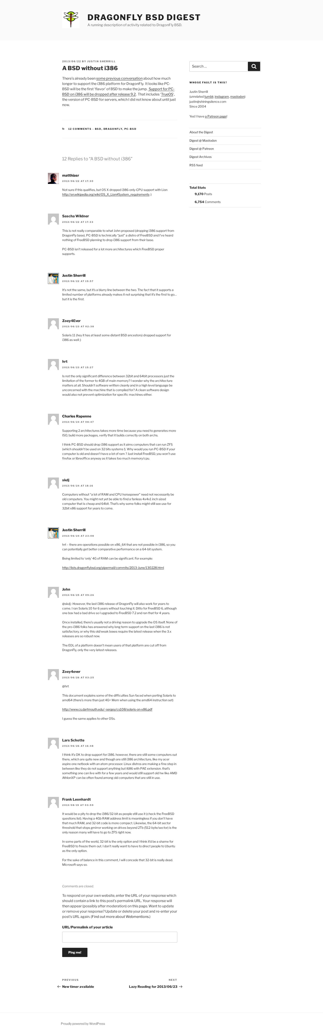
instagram (222, 96)
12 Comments (80, 128)
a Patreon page (216, 116)
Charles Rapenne (76, 416)
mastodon (237, 96)
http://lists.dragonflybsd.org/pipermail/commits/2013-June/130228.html (113, 567)
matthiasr (70, 175)
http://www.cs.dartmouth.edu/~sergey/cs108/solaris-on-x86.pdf (107, 709)
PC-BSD (130, 128)
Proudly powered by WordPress (83, 1023)
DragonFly (112, 128)
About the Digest (201, 132)
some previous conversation (119, 78)
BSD (98, 128)
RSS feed (196, 165)
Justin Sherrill (101, 61)
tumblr (208, 96)
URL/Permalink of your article (87, 927)
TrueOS (167, 94)
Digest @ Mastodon (203, 140)
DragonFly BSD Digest (144, 17)
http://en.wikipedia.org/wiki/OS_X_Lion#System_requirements (105, 194)
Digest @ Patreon (201, 148)
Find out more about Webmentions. (120, 917)
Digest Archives (200, 157)
